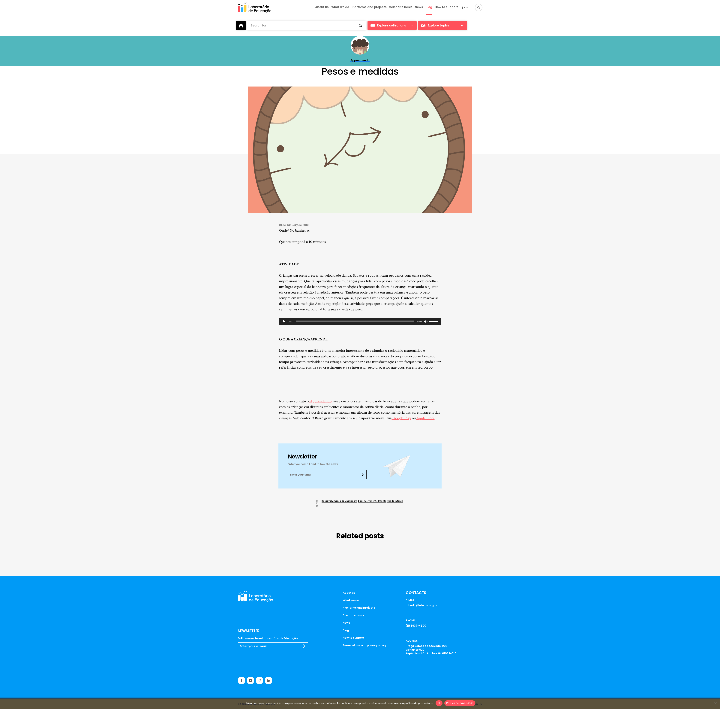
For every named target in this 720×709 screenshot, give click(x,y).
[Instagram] (259, 680)
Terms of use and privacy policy (364, 645)
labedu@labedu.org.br (421, 605)
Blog (429, 7)
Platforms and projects (369, 7)
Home (241, 25)
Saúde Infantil (395, 501)
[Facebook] (241, 680)
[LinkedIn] (268, 680)
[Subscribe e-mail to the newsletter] (304, 646)
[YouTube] (250, 680)
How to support (446, 7)
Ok (439, 702)
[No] (715, 703)
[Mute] (426, 321)
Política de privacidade (459, 702)
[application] (360, 321)
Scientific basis (400, 7)
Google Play (401, 418)
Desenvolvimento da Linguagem (339, 501)
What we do (340, 7)
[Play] (284, 321)
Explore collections (391, 25)
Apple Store (425, 418)
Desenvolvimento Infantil (372, 501)
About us (322, 7)
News (419, 7)
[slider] (434, 321)
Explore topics (438, 25)
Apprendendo (320, 401)
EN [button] (464, 8)
